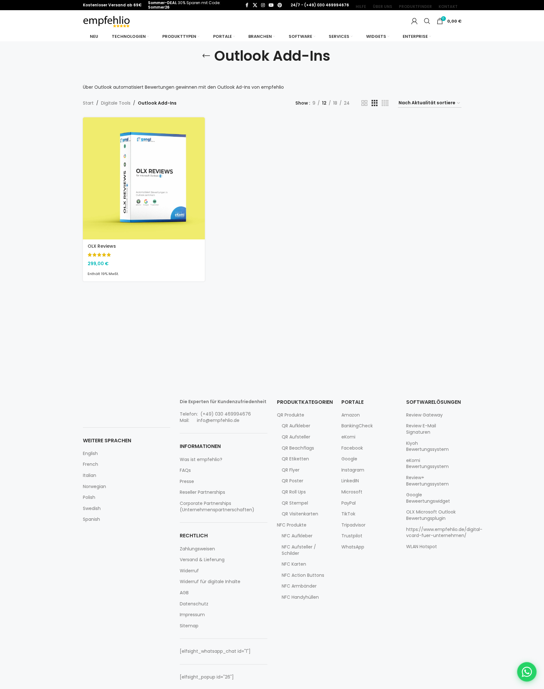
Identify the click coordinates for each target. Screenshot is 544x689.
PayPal (348, 503)
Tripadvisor (353, 525)
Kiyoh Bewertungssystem (427, 446)
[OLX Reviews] (144, 178)
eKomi (348, 437)
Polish (89, 497)
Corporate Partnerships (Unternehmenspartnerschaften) (217, 506)
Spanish (91, 519)
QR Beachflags (298, 448)
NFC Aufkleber (297, 536)
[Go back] (206, 56)
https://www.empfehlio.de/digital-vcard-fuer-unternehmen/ (444, 533)
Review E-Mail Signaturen (421, 429)
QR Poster (292, 481)
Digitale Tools (116, 103)
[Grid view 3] (375, 103)
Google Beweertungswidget (428, 498)
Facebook (352, 448)
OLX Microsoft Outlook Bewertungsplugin (431, 515)
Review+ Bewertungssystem (427, 481)
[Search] (427, 21)
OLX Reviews (102, 246)
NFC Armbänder (299, 586)
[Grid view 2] (364, 103)
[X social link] (255, 5)
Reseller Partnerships (202, 492)
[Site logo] (106, 20)
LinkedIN (350, 481)
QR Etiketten (295, 459)
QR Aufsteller (296, 437)
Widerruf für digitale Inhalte (210, 582)
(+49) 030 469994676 (225, 414)
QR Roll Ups (294, 492)
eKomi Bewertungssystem (427, 464)
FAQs (185, 470)
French (90, 464)
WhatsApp (352, 547)
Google (349, 459)
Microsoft (351, 492)
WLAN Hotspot (421, 547)
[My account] (414, 21)
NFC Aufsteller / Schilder (299, 550)
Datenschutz (194, 604)
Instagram (352, 470)
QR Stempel (295, 503)
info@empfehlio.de (218, 420)
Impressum (192, 615)
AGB (184, 593)
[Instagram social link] (263, 5)
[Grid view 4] (385, 103)
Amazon (350, 415)
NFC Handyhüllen (300, 597)
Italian (89, 475)
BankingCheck (357, 426)
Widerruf (189, 571)
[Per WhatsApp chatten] (526, 671)
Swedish (92, 509)
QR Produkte (290, 415)
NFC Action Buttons (303, 575)
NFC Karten (294, 564)
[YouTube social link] (271, 5)
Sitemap (189, 626)
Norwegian (94, 487)
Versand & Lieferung (202, 560)
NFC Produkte (291, 525)
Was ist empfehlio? (201, 460)
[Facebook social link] (247, 5)
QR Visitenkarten (300, 514)
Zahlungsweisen (197, 549)
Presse (187, 482)
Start (88, 103)
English (90, 454)
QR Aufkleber (296, 426)
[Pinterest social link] (280, 5)
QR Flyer (290, 470)
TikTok (348, 514)
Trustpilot (351, 536)
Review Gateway (424, 415)
